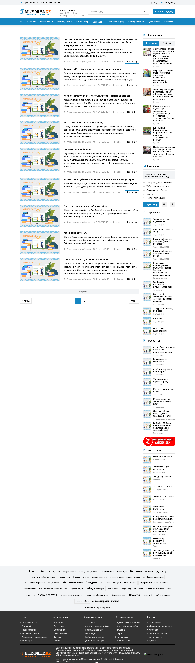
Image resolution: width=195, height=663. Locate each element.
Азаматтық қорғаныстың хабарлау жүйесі (85, 206)
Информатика (60, 633)
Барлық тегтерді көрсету (97, 607)
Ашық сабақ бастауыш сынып (62, 571)
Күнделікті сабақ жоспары (43, 577)
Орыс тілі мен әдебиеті (128, 626)
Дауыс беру (151, 204)
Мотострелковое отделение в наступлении (86, 259)
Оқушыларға (155, 637)
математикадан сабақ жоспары (53, 589)
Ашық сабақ (37, 571)
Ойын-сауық (46, 21)
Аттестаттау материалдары (35, 637)
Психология (155, 622)
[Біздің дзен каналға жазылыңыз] (159, 445)
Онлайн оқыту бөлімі (156, 190)
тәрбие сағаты (47, 595)
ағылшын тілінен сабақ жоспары (125, 577)
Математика (59, 630)
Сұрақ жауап (154, 21)
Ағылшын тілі (108, 571)
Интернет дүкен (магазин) (159, 182)
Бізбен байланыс (67, 10)
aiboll (119, 172)
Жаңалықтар (82, 21)
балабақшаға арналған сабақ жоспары (42, 583)
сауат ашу (126, 589)
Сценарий (26, 626)
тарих (169, 589)
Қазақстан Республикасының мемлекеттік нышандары (92, 69)
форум (149, 194)
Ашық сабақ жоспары (89, 571)
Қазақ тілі (134, 595)
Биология (149, 571)
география (105, 583)
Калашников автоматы (75, 233)
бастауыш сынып (73, 582)
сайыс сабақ (113, 589)
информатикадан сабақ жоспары (155, 583)
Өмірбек (120, 279)
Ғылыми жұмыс (119, 595)
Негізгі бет (31, 21)
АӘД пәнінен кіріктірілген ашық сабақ (83, 122)
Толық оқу (132, 61)
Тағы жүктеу (81, 291)
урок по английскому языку (97, 595)
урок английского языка (71, 595)
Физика (76, 577)
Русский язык (64, 577)
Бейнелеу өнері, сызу (96, 637)
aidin (119, 142)
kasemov (119, 85)
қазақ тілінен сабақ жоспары (156, 595)
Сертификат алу (136, 21)
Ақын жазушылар (158, 633)
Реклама (168, 21)
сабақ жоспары (95, 588)
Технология (122, 637)
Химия (56, 640)
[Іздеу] (145, 11)
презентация (77, 589)
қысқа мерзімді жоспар (105, 601)
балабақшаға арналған (153, 577)
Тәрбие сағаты (29, 630)
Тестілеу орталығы (155, 198)
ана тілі (86, 577)
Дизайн (152, 640)
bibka (118, 192)
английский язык (99, 577)
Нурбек (120, 61)
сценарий (138, 589)
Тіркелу (153, 2)
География (58, 626)
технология (30, 595)
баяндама (91, 582)
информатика (130, 583)
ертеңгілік (117, 583)
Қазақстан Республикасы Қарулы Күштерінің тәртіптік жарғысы (97, 96)
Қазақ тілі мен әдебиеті (128, 622)
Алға (133, 301)
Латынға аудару (116, 21)
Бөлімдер (97, 22)
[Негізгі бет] (36, 11)
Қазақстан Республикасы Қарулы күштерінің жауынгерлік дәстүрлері (100, 179)
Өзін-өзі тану (123, 640)
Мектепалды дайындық (161, 626)
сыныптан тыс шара (155, 589)
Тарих (120, 633)
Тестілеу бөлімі (64, 21)
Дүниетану (161, 571)
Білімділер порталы (91, 659)
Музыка (121, 630)
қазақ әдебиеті (82, 601)
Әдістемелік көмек (31, 633)
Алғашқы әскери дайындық (79, 61)
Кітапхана (153, 630)
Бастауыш (136, 571)
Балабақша (122, 571)
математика (29, 588)
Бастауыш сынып (94, 630)
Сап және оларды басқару (77, 149)
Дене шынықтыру (94, 640)
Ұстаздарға (27, 640)
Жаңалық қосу (165, 12)
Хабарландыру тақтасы (158, 186)
